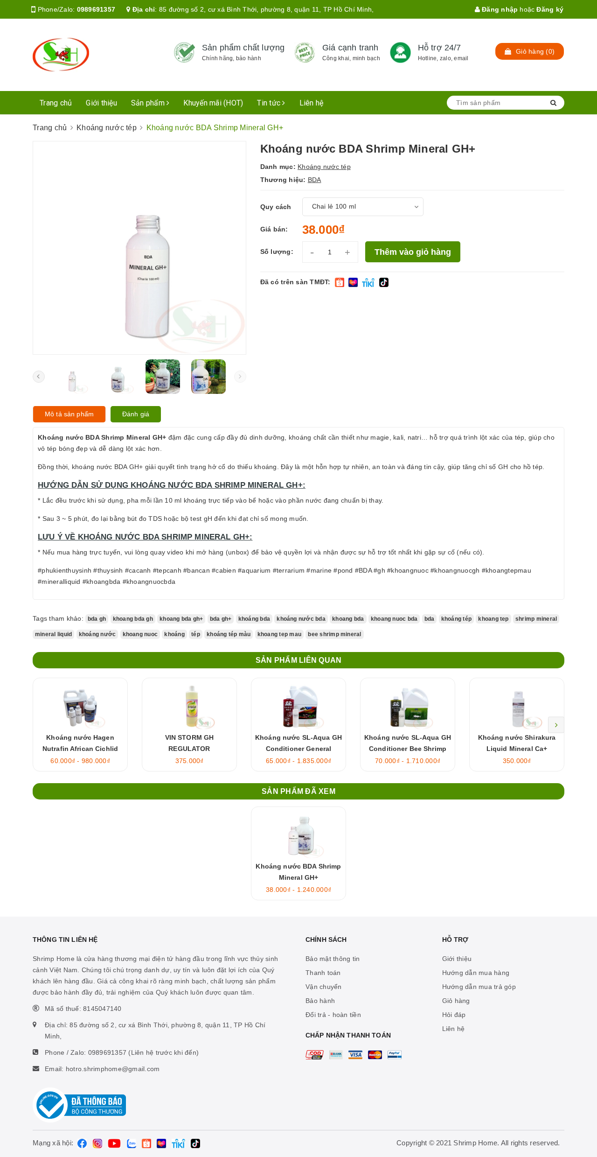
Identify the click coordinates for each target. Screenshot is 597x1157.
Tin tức (269, 102)
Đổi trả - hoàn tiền (333, 1014)
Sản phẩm (149, 102)
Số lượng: (276, 251)
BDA (314, 179)
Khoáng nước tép (324, 166)
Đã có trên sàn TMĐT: (295, 282)
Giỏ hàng (456, 1000)
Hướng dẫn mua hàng (476, 972)
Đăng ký (549, 9)
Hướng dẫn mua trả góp (479, 986)
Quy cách (276, 206)
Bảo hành (320, 1000)
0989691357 (96, 9)
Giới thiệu (101, 102)
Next (556, 724)
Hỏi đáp (454, 1014)
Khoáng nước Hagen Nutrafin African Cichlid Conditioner (80, 749)
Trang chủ (56, 102)
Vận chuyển (323, 986)
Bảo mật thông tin (332, 958)
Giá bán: (274, 229)
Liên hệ (311, 102)
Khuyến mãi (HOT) (213, 102)
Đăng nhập (499, 9)
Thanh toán (323, 972)
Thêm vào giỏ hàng (413, 252)
